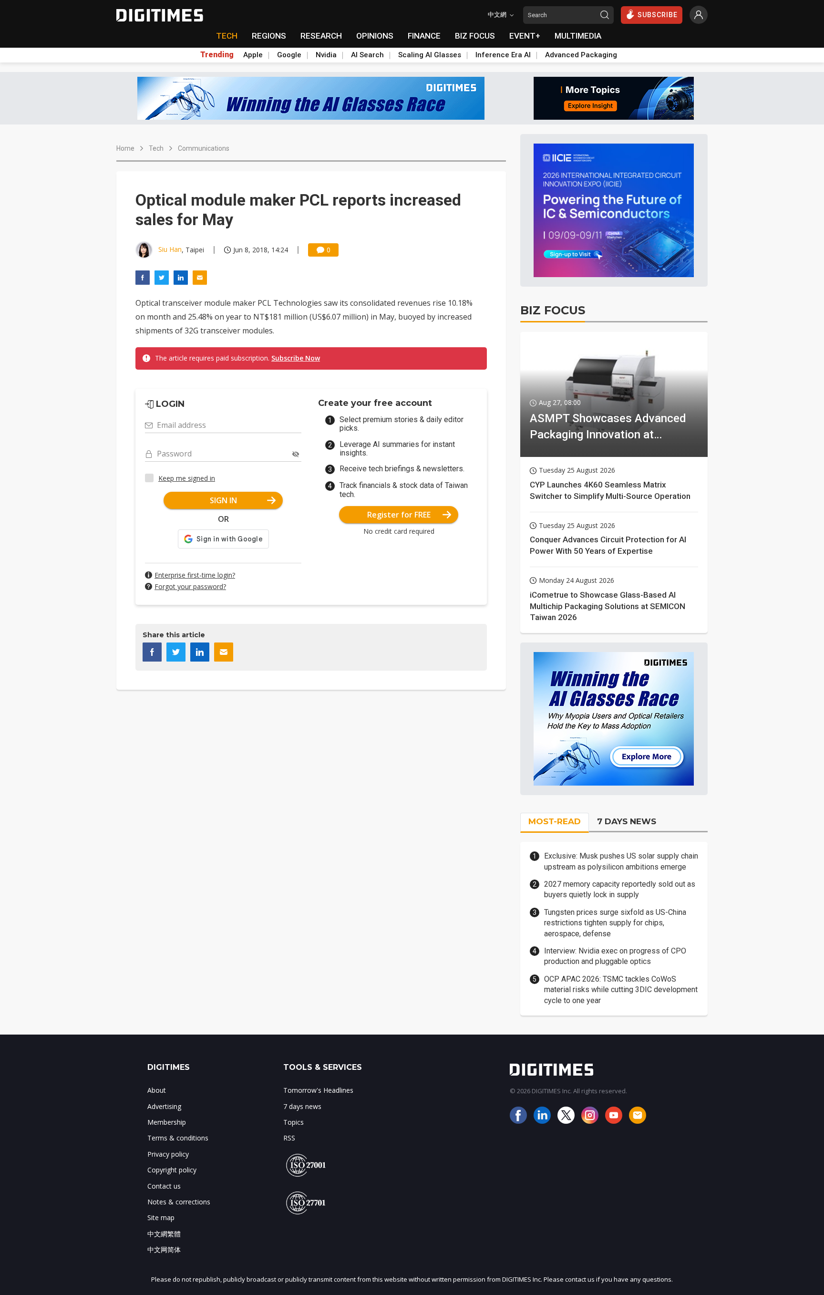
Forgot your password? (190, 586)
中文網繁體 (164, 1233)
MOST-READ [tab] (554, 821)
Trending (217, 55)
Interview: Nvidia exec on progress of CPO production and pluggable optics (615, 956)
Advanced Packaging (581, 55)
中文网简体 (164, 1249)
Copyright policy (171, 1169)
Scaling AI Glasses (429, 55)
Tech (156, 148)
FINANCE (424, 36)
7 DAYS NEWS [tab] (626, 821)
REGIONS (269, 36)
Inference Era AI (503, 55)
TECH (226, 36)
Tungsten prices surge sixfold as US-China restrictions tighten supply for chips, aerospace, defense (615, 923)
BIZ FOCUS (475, 36)
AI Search (367, 55)
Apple (253, 55)
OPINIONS (374, 36)
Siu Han (170, 249)
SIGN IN (223, 500)
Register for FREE (399, 514)
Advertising (164, 1106)
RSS (289, 1137)
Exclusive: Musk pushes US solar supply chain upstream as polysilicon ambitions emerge (621, 861)
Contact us (164, 1186)
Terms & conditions (177, 1137)
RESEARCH (321, 36)
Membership (166, 1122)
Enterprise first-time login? (194, 575)
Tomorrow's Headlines (318, 1090)
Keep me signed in (186, 478)
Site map (161, 1217)
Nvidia (326, 55)
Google (289, 55)
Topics (293, 1122)
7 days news (302, 1106)
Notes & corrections (178, 1201)
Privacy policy (168, 1154)
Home (125, 148)
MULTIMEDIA (578, 36)
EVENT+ (524, 36)
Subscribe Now (295, 358)
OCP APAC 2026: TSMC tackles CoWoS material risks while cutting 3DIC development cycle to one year (621, 989)
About (156, 1090)
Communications (203, 148)
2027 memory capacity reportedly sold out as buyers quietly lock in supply (619, 889)
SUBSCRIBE (658, 15)
